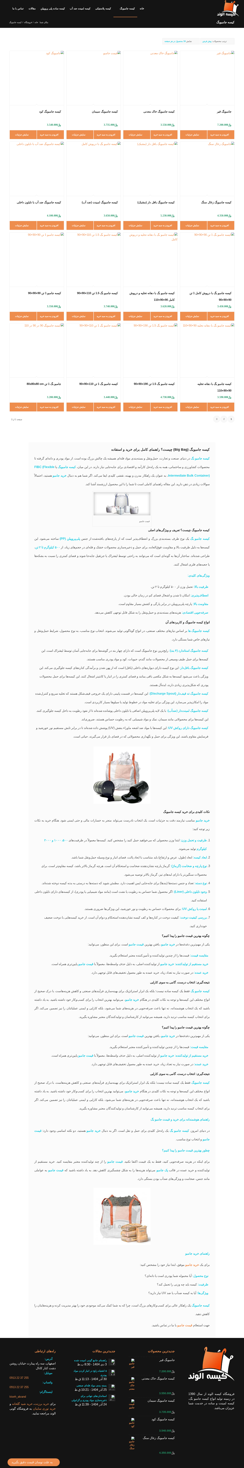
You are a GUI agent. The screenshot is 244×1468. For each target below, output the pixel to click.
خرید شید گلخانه (22, 1403)
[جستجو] (6, 8)
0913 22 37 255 (19, 1377)
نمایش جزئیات (192, 134)
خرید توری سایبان (44, 1408)
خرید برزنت (41, 1403)
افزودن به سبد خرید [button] (219, 134)
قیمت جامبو (184, 1325)
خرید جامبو (192, 1264)
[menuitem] (142, 8)
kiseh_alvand (18, 1396)
